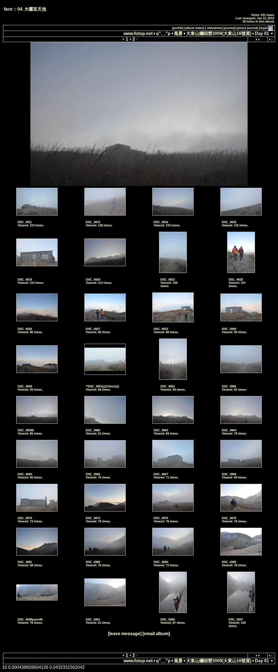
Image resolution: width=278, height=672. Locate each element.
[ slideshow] (214, 28)
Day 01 (262, 33)
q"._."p (163, 33)
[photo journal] (247, 28)
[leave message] (124, 633)
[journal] (229, 28)
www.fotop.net (138, 33)
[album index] (194, 28)
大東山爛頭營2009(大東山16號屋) (218, 33)
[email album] (156, 633)
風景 (178, 33)
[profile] (178, 28)
